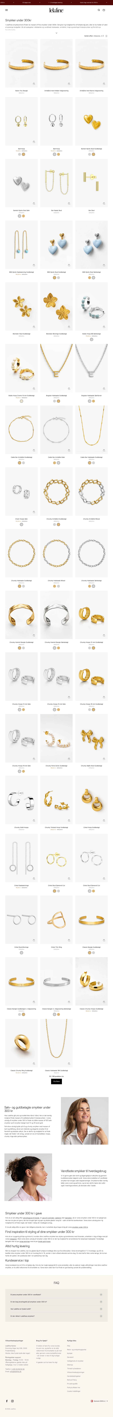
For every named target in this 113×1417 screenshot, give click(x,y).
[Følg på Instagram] (12, 1401)
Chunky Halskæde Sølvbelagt (91, 580)
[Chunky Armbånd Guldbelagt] (56, 491)
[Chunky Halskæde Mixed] (56, 553)
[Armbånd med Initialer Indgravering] (56, 63)
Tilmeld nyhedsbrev (74, 1368)
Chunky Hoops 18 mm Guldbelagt (91, 704)
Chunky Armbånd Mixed (91, 519)
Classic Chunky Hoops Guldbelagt (91, 1009)
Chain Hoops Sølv (21, 519)
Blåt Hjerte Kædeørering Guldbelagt (21, 272)
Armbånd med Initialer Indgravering (56, 91)
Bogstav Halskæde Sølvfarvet (91, 395)
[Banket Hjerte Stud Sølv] (21, 183)
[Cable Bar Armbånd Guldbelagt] (21, 430)
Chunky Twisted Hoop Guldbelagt (56, 827)
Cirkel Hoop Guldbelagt (92, 827)
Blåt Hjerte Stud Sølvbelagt (91, 272)
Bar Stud (91, 210)
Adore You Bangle (21, 91)
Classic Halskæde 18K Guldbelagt (56, 1070)
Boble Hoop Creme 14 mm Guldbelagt (21, 395)
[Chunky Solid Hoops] (21, 800)
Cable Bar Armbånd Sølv (56, 457)
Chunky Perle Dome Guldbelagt (56, 766)
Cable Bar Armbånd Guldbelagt (21, 457)
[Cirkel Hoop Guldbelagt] (91, 800)
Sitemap (70, 1365)
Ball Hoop (21, 149)
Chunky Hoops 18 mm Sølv (21, 766)
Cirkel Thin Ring (56, 947)
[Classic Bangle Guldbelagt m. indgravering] (21, 981)
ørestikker (41, 1134)
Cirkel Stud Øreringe (21, 947)
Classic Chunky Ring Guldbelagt (21, 1070)
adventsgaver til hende (31, 1218)
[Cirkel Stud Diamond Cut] (56, 858)
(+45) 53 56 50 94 (17, 1369)
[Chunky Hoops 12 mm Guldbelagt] (91, 615)
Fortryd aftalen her (73, 1387)
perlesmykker (22, 1136)
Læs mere (8, 32)
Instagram (13, 1239)
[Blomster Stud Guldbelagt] (21, 306)
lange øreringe (25, 1241)
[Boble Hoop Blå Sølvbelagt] (91, 306)
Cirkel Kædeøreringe (21, 885)
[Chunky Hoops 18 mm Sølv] (21, 738)
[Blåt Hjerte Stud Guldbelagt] (56, 245)
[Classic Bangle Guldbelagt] (91, 919)
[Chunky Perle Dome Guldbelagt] (56, 738)
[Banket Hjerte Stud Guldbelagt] (91, 121)
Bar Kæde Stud (56, 210)
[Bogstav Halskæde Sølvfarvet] (91, 368)
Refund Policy (72, 1380)
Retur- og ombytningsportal (76, 1349)
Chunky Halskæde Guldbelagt (21, 580)
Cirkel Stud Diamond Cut (56, 885)
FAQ (68, 1346)
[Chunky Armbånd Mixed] (91, 491)
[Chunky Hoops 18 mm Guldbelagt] (91, 676)
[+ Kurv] (34, 84)
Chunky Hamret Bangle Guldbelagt (21, 642)
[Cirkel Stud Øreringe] (21, 919)
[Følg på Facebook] (6, 1401)
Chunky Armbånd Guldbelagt (56, 519)
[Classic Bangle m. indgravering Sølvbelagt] (56, 981)
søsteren (58, 1218)
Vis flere (56, 1081)
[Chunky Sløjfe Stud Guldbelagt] (91, 738)
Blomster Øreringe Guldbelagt (56, 334)
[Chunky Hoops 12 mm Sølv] (21, 676)
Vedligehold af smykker (75, 1361)
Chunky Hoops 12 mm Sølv (21, 704)
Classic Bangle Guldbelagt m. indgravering (21, 1009)
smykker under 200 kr (80, 1227)
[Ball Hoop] (21, 121)
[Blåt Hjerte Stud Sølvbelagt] (91, 245)
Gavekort (70, 1357)
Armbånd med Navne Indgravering (91, 91)
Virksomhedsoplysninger (75, 1372)
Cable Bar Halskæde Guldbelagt (91, 457)
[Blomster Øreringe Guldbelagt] (56, 306)
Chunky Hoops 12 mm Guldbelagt (91, 642)
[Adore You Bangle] (21, 63)
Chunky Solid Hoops (21, 827)
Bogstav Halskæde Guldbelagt (56, 395)
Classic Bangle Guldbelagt (91, 947)
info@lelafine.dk (15, 1371)
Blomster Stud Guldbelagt (21, 334)
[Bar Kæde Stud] (56, 183)
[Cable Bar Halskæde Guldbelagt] (91, 430)
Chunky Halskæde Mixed (56, 580)
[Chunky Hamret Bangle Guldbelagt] (21, 615)
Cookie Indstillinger (73, 1391)
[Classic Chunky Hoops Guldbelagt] (91, 981)
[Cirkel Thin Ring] (56, 919)
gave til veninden (48, 1218)
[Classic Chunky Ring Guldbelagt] (21, 1043)
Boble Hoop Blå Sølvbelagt (91, 334)
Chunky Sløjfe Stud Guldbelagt (91, 766)
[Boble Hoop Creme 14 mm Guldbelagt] (21, 368)
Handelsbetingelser (74, 1376)
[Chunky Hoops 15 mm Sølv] (56, 676)
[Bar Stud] (91, 183)
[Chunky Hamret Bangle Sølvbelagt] (56, 615)
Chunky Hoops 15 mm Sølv (56, 704)
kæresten (68, 1218)
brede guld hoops (44, 1241)
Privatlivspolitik (72, 1384)
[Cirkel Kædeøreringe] (21, 858)
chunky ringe (9, 1136)
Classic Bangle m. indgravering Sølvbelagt (56, 1009)
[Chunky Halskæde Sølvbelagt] (91, 553)
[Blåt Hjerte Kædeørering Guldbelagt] (21, 245)
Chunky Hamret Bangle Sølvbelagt (56, 642)
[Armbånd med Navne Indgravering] (91, 63)
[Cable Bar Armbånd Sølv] (56, 430)
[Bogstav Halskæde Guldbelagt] (56, 368)
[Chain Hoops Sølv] (21, 491)
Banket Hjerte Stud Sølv (21, 210)
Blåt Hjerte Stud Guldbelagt (56, 272)
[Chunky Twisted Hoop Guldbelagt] (56, 800)
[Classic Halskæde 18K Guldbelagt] (56, 1043)
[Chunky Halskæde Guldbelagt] (21, 553)
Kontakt (69, 1353)
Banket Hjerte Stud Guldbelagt (91, 149)
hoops (48, 1134)
